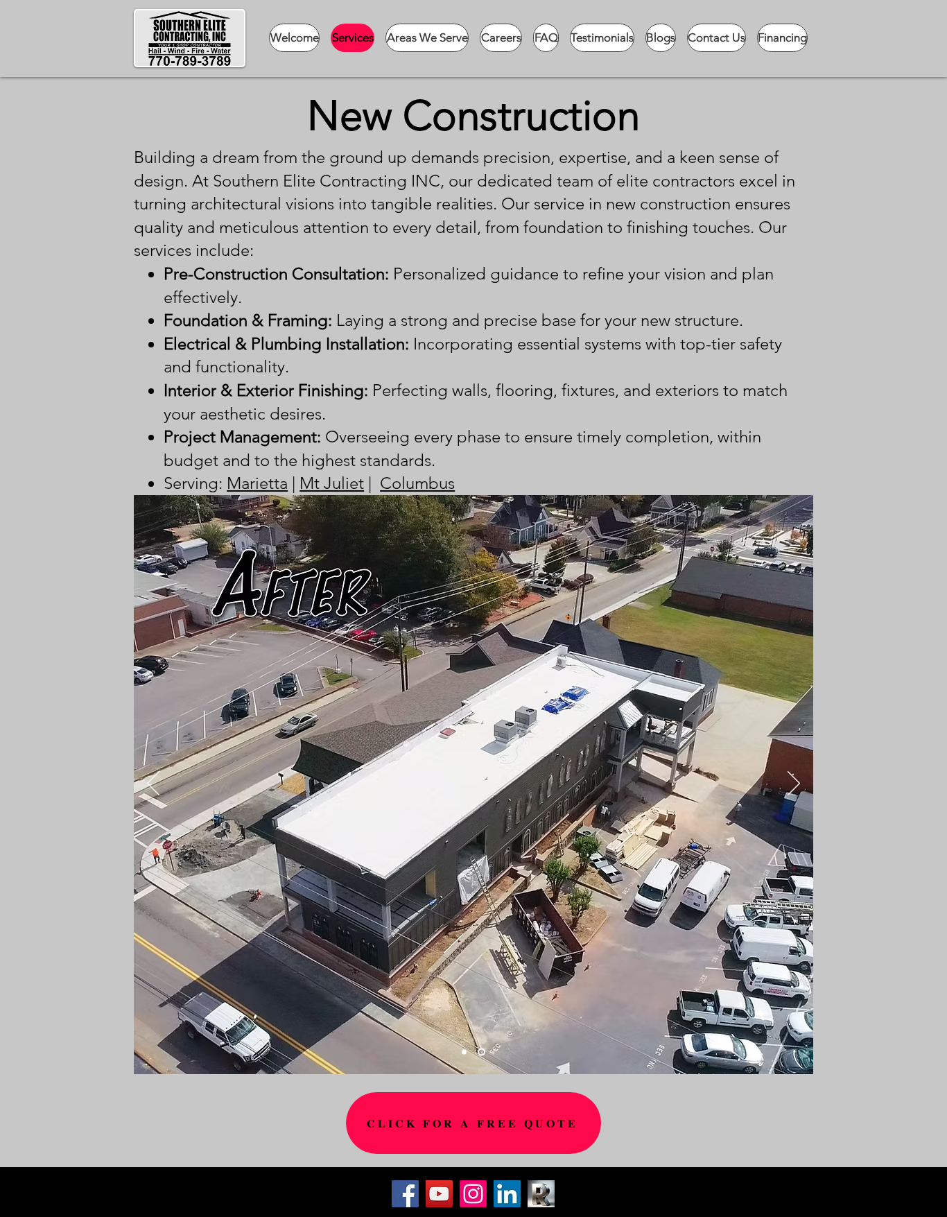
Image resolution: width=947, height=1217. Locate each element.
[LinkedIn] (507, 1193)
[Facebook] (405, 1193)
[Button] (637, 1200)
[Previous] (153, 784)
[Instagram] (473, 1193)
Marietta (257, 483)
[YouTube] (439, 1193)
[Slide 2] (481, 1051)
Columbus (417, 483)
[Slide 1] (464, 1051)
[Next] (794, 784)
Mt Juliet (331, 483)
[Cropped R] (541, 1193)
